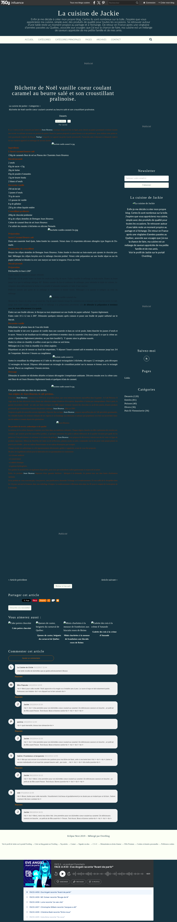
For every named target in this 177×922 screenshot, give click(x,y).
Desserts (63, 116)
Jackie (148, 252)
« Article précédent (17, 579)
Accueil (29, 40)
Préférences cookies (167, 844)
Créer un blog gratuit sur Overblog (46, 844)
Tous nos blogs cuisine (80, 3)
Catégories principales (68, 40)
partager (80, 882)
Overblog (105, 836)
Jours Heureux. (50, 252)
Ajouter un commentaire (31, 658)
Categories (34, 106)
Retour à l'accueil (63, 586)
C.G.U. (95, 844)
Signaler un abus (84, 844)
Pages (88, 40)
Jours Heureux (47, 130)
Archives (101, 40)
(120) (131, 396)
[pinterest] (103, 2)
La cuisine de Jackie (88, 13)
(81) (130, 400)
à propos (95, 882)
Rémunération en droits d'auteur (111, 844)
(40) (130, 403)
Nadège (39, 137)
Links (127, 378)
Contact (116, 40)
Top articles (64, 844)
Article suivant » (109, 579)
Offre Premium (129, 844)
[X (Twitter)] (99, 2)
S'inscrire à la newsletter (20, 608)
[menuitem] (29, 39)
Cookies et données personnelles (147, 844)
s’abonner (64, 882)
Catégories (44, 40)
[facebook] (94, 2)
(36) (130, 407)
